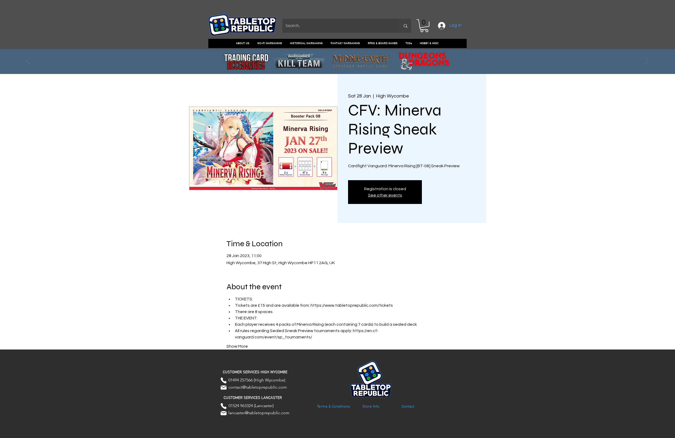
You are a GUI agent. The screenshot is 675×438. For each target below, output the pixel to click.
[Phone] (223, 380)
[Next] (647, 61)
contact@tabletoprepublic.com (257, 387)
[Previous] (28, 61)
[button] (424, 25)
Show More (237, 346)
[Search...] (405, 26)
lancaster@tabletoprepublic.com (259, 412)
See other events (385, 195)
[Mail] (223, 387)
